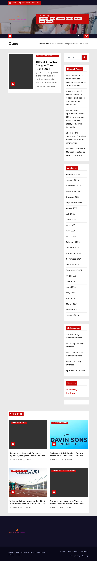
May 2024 (70, 292)
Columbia (60, 19)
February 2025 (73, 242)
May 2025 (70, 225)
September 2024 (74, 270)
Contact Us (84, 551)
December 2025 (73, 185)
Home (42, 43)
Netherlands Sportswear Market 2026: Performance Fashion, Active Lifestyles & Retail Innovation (27, 503)
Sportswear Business (75, 370)
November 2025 (73, 191)
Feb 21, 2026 (17, 459)
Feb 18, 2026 (57, 507)
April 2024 (70, 298)
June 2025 (71, 219)
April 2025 (70, 230)
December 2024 (73, 253)
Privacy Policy (75, 556)
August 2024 (72, 276)
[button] (80, 35)
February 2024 (73, 309)
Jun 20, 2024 (44, 73)
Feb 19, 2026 (17, 507)
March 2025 (71, 236)
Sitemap (85, 556)
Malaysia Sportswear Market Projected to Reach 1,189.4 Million (76, 152)
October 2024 (72, 264)
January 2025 (72, 247)
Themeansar (15, 555)
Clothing (69, 19)
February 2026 (73, 174)
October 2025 (72, 197)
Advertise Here (72, 551)
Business (78, 19)
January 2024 (72, 315)
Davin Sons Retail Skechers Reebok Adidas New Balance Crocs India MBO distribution (75, 98)
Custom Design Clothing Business (45, 56)
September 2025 (74, 202)
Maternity (49, 22)
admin (55, 73)
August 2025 (71, 208)
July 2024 (70, 281)
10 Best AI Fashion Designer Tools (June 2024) (47, 65)
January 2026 (72, 180)
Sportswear (44, 19)
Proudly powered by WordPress (20, 552)
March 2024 (71, 304)
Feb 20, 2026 (58, 459)
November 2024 (73, 259)
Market (52, 19)
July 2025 (70, 214)
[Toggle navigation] (74, 36)
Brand (42, 22)
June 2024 (71, 287)
